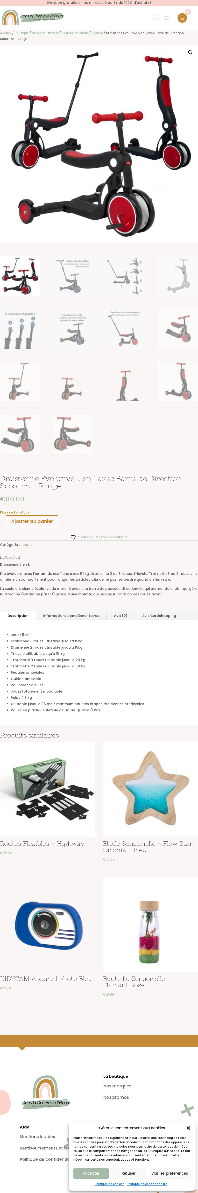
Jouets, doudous (75, 33)
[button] (188, 1128)
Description (17, 615)
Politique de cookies (109, 1184)
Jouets (97, 33)
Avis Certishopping (159, 615)
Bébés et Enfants (45, 33)
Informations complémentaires (71, 615)
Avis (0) (120, 615)
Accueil (5, 33)
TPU (95, 710)
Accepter (91, 1173)
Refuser (129, 1173)
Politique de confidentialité (147, 1184)
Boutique (21, 33)
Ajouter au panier (32, 521)
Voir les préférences (169, 1173)
